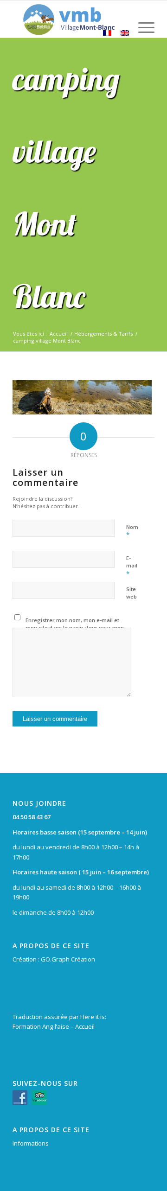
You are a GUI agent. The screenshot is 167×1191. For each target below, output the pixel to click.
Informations (31, 1143)
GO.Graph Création (68, 959)
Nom (132, 531)
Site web (131, 593)
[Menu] (141, 32)
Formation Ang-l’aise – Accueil (54, 1026)
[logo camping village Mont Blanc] (69, 19)
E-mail (131, 566)
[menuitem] (141, 32)
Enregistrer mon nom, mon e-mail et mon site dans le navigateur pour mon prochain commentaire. (75, 628)
